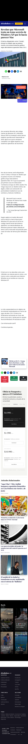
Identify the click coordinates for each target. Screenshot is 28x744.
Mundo (3, 704)
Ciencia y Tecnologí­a (6, 51)
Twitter (17, 682)
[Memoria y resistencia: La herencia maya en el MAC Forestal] (14, 506)
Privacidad (4, 686)
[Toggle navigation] (25, 23)
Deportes (3, 719)
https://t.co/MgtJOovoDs (15, 204)
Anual (22, 404)
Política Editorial (5, 680)
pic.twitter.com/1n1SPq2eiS (15, 207)
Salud (7, 716)
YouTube (23, 379)
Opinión (17, 699)
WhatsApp (14, 379)
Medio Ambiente (10, 714)
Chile (2, 695)
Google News (5, 380)
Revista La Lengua (20, 706)
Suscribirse (14, 424)
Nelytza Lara (5, 76)
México (3, 697)
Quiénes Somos (5, 677)
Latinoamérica (5, 702)
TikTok (16, 686)
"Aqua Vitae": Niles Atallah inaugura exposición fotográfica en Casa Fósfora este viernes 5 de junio (13, 487)
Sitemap (23, 732)
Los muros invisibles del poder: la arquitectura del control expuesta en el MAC (14, 548)
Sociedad (23, 716)
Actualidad (18, 697)
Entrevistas (18, 702)
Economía (18, 714)
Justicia (3, 716)
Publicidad (3, 682)
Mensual (16, 404)
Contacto (3, 684)
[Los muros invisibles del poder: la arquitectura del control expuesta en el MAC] (14, 534)
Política (3, 714)
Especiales (17, 716)
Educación (4, 717)
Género (12, 716)
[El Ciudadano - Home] (7, 24)
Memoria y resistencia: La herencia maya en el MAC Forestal (12, 519)
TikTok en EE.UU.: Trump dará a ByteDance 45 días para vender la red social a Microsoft (17, 363)
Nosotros (12, 727)
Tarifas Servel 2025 (15, 732)
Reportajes (18, 704)
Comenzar (14, 442)
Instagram (18, 680)
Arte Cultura (10, 717)
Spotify (17, 689)
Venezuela (3, 699)
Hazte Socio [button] (19, 23)
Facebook (17, 677)
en (21, 734)
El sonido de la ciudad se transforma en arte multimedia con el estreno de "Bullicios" (13, 579)
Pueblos (24, 714)
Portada (17, 695)
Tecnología (18, 717)
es (18, 734)
